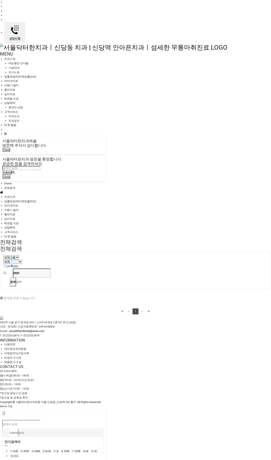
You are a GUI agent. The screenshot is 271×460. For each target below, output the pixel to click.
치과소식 (13, 116)
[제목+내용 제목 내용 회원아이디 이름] (12, 261)
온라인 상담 (15, 107)
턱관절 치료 (11, 98)
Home (8, 183)
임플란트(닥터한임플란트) (20, 76)
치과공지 (13, 120)
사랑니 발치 (11, 85)
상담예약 (9, 103)
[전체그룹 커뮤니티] (11, 257)
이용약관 (9, 344)
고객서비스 (11, 111)
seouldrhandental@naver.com (26, 331)
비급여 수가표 (12, 357)
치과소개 (9, 58)
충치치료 (9, 89)
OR (8, 266)
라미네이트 (11, 80)
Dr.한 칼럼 (10, 125)
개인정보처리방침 (15, 348)
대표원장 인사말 (18, 63)
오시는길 (13, 72)
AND (16, 266)
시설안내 (13, 67)
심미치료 (9, 94)
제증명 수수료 (12, 362)
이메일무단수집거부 (16, 353)
